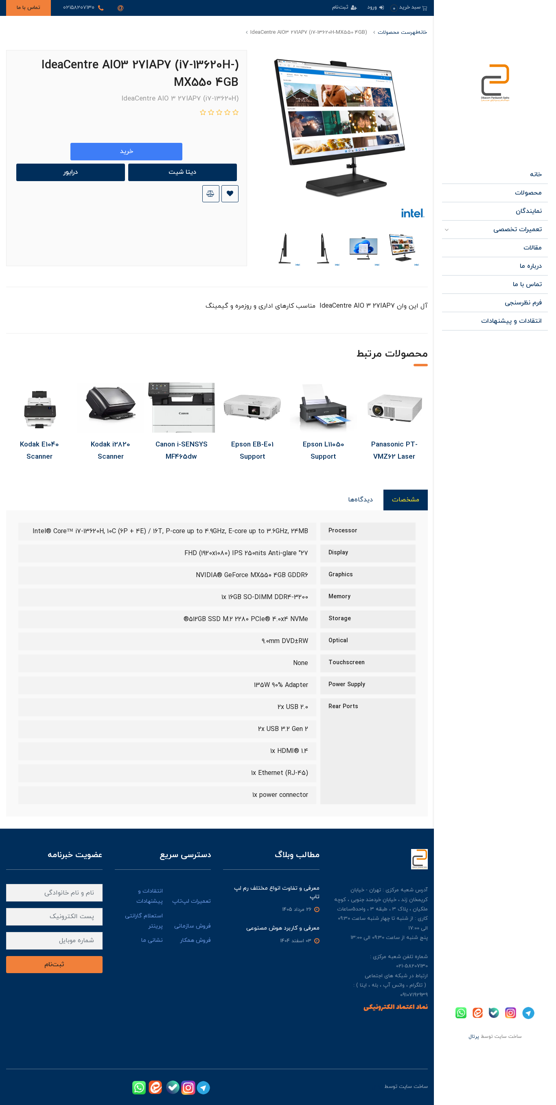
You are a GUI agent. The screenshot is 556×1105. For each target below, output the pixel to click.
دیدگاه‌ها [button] (360, 499)
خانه (536, 174)
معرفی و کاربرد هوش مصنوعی (283, 928)
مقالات (532, 247)
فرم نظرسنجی (523, 302)
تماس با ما (28, 7)
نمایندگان (529, 211)
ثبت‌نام (341, 7)
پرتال (473, 1036)
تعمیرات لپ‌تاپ (191, 901)
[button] (409, 7)
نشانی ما (152, 940)
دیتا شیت (182, 172)
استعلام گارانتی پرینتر (144, 921)
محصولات (528, 192)
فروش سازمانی (192, 926)
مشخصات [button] (405, 499)
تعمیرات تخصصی (517, 229)
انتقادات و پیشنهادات (511, 321)
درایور (70, 172)
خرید (126, 151)
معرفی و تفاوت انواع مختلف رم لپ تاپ (277, 892)
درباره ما (531, 266)
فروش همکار (195, 940)
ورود (373, 7)
